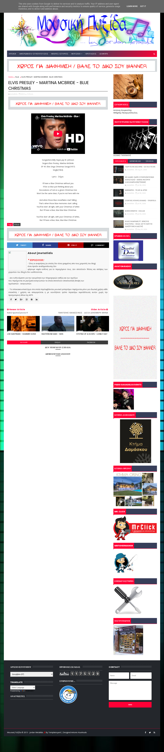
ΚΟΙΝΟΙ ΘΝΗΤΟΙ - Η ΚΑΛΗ (135, 211)
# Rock (16, 224)
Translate (30, 691)
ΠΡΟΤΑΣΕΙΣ (90, 53)
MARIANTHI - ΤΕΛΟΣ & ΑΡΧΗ (136, 190)
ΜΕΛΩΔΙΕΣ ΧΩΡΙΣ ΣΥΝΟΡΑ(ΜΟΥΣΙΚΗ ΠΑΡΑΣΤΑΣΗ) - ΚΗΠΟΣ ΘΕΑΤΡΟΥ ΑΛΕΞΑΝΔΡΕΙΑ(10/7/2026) (139, 179)
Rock (17, 77)
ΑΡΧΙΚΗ (12, 53)
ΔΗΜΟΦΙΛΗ (135, 161)
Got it (143, 6)
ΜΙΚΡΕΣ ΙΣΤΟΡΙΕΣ (59, 53)
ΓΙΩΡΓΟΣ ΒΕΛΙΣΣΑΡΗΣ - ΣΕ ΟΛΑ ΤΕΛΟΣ (140, 166)
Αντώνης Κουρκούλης (122, 110)
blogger (23, 342)
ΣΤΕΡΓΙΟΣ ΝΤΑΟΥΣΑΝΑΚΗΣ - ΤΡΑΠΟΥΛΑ (140, 200)
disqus (57, 342)
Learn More (132, 6)
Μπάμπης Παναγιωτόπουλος (125, 112)
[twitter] (150, 732)
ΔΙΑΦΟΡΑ (103, 53)
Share (48, 245)
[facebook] (145, 732)
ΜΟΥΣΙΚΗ (75, 53)
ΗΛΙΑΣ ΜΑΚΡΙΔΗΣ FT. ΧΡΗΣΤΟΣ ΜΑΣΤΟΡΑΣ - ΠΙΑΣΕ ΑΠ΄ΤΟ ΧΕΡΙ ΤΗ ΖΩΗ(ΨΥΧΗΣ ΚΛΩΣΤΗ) (138, 224)
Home (10, 77)
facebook (91, 342)
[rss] (154, 732)
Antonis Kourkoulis (79, 732)
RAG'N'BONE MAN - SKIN (52, 334)
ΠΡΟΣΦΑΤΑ (120, 161)
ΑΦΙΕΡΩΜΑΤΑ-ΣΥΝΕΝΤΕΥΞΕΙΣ (33, 53)
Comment (100, 245)
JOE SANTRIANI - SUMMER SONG (21, 334)
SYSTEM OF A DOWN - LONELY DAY (91, 334)
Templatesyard (54, 732)
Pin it (74, 245)
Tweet (23, 245)
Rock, (31, 94)
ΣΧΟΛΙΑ (150, 161)
